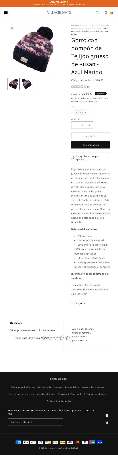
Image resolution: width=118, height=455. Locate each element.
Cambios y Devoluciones (50, 387)
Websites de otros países (59, 400)
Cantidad (75, 119)
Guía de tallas (72, 387)
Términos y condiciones (95, 394)
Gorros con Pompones (93, 28)
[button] (6, 12)
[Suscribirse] (59, 422)
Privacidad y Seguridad (69, 394)
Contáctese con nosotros (21, 394)
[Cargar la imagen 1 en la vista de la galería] (13, 84)
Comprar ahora (91, 144)
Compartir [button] (80, 303)
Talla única (82, 113)
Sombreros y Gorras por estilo (97, 25)
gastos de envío (99, 98)
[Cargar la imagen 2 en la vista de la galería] (27, 84)
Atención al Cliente (46, 394)
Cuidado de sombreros (93, 387)
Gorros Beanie (77, 28)
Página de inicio (77, 25)
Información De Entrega (23, 387)
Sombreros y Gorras (53, 448)
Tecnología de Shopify (70, 448)
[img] (78, 87)
